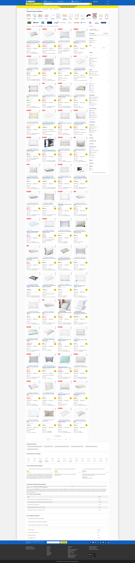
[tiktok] (101, 542)
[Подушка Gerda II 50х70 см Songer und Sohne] (80, 413)
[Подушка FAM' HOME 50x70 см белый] (49, 386)
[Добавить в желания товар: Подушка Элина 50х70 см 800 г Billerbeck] (71, 218)
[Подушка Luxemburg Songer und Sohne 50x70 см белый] (49, 332)
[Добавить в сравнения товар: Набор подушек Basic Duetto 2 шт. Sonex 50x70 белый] (71, 166)
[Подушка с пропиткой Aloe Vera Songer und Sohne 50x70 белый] (65, 413)
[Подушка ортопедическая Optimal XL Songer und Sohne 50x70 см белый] (80, 61)
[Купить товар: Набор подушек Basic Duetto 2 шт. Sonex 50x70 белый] (71, 181)
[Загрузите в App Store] (92, 554)
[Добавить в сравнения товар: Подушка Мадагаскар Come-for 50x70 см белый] (86, 193)
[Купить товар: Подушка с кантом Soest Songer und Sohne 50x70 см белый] (86, 290)
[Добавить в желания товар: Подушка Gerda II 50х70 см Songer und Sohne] (86, 408)
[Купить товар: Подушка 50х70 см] (55, 425)
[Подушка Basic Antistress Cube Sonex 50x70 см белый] (33, 61)
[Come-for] (76, 22)
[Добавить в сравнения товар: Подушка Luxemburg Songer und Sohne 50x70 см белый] (55, 328)
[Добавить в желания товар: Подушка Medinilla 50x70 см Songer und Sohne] (39, 381)
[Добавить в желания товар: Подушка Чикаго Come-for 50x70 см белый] (55, 300)
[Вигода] (95, 1)
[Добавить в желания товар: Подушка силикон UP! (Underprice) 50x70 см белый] (71, 56)
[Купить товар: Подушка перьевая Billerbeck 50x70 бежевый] (86, 100)
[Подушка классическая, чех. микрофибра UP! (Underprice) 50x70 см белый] (33, 34)
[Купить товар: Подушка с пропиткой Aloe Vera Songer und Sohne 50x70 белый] (71, 425)
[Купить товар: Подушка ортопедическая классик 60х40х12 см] (39, 344)
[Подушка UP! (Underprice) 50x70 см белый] (80, 142)
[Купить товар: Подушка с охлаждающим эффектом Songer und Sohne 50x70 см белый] (39, 236)
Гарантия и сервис (71, 552)
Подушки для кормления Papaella (91, 446)
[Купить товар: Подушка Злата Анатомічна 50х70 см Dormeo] (71, 154)
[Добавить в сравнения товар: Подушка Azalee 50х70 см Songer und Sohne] (39, 409)
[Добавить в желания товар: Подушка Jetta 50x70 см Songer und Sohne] (86, 354)
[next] (108, 453)
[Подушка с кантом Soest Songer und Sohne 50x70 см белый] (80, 278)
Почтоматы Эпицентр (71, 557)
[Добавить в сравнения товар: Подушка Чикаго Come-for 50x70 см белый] (55, 301)
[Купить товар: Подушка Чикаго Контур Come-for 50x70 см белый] (55, 100)
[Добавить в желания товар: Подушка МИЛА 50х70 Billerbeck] (55, 191)
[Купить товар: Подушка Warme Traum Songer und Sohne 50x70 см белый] (71, 208)
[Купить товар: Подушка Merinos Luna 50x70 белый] (71, 46)
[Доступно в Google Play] (92, 557)
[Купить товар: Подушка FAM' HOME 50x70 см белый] (55, 398)
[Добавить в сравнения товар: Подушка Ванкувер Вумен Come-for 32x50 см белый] (86, 382)
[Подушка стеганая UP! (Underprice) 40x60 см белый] (65, 278)
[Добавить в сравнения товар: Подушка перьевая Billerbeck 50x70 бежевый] (86, 85)
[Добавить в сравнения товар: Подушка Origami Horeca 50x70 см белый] (55, 247)
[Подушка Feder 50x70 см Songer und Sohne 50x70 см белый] (80, 224)
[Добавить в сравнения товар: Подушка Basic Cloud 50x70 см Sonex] (39, 193)
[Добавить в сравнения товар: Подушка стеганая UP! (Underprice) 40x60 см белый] (71, 274)
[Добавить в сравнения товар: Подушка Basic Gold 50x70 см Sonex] (39, 112)
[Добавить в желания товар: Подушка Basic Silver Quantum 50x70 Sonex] (39, 354)
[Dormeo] (103, 22)
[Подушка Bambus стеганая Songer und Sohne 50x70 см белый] (33, 142)
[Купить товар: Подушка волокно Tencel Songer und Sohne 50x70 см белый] (71, 398)
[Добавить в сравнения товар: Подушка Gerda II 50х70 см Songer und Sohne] (86, 409)
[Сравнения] (94, 4)
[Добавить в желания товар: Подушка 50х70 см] (55, 408)
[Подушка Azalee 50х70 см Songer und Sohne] (33, 413)
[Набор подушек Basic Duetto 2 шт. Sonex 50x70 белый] (65, 170)
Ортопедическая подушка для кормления (62, 446)
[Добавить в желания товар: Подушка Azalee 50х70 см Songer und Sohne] (39, 408)
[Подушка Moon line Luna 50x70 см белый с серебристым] (80, 332)
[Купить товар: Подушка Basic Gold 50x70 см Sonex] (39, 127)
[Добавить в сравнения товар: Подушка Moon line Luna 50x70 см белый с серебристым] (86, 328)
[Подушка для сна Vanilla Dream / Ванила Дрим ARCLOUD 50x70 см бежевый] (65, 251)
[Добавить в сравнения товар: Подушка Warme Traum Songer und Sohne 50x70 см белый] (71, 193)
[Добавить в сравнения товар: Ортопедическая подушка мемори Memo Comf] (71, 301)
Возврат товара (70, 551)
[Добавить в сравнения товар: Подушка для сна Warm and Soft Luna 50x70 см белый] (86, 30)
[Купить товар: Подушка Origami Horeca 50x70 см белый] (55, 263)
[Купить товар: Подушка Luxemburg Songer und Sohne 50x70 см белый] (55, 344)
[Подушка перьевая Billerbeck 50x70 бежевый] (80, 88)
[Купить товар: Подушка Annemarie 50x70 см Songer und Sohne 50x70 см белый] (71, 100)
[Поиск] (90, 4)
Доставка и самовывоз (72, 550)
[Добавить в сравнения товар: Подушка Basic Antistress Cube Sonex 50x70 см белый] (39, 57)
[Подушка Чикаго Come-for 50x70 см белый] (49, 305)
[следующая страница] (70, 439)
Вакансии (48, 551)
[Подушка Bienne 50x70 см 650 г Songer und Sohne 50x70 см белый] (49, 61)
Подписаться (64, 542)
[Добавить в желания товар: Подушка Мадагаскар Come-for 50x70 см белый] (86, 191)
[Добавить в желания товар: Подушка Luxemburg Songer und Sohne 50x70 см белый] (55, 327)
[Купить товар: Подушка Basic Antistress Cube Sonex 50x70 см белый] (39, 73)
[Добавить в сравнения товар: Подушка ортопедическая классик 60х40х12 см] (39, 328)
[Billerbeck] (56, 22)
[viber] (98, 542)
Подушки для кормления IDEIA (32, 449)
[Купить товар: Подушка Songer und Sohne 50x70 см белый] (39, 100)
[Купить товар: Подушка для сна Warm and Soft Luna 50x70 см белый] (86, 46)
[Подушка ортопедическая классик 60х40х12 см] (33, 332)
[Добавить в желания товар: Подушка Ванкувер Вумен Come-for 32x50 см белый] (86, 381)
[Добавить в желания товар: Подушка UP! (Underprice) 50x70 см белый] (86, 137)
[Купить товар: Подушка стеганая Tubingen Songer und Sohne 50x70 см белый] (71, 344)
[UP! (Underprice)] (43, 22)
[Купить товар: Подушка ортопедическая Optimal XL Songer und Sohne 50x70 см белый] (86, 73)
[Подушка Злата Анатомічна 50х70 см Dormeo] (65, 142)
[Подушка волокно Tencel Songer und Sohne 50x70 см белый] (65, 386)
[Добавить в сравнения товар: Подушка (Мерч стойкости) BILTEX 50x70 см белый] (39, 301)
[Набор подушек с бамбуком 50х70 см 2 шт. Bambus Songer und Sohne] (80, 115)
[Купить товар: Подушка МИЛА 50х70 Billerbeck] (55, 208)
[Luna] (49, 22)
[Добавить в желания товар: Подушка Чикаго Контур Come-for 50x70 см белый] (55, 83)
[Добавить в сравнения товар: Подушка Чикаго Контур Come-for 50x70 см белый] (55, 85)
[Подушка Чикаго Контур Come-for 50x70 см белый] (49, 88)
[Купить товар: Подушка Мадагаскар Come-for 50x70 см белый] (86, 208)
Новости (48, 549)
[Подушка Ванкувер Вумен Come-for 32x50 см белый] (80, 386)
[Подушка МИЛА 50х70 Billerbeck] (49, 197)
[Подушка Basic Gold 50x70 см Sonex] (33, 115)
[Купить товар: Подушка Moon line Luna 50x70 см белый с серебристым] (86, 344)
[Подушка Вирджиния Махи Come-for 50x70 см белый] (33, 251)
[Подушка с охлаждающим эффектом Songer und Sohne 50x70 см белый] (33, 224)
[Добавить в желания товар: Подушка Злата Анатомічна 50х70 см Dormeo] (71, 137)
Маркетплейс (49, 553)
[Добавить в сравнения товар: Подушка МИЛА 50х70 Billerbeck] (55, 193)
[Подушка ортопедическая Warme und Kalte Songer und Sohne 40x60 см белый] (49, 34)
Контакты (48, 550)
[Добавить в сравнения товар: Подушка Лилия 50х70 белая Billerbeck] (86, 247)
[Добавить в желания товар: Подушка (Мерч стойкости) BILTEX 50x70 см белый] (39, 300)
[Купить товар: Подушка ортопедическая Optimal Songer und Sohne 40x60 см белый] (55, 290)
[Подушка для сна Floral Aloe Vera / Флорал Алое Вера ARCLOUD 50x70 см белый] (33, 170)
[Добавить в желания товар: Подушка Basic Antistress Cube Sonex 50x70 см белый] (39, 56)
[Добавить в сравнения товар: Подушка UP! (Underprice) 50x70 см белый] (86, 139)
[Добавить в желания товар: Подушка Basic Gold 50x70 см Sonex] (39, 110)
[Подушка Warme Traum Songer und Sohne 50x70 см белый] (65, 197)
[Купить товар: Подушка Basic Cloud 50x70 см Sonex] (39, 208)
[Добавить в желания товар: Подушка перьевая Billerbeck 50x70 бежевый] (86, 83)
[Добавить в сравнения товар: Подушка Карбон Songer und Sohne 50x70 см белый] (71, 112)
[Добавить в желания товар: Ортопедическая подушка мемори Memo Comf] (71, 300)
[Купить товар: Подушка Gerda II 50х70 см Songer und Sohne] (86, 425)
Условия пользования (92, 548)
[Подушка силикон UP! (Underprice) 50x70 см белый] (65, 61)
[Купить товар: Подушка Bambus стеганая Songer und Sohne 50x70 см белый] (39, 154)
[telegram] (103, 542)
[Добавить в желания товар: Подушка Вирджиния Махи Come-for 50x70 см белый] (39, 245)
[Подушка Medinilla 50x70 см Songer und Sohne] (33, 386)
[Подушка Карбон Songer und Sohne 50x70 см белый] (65, 115)
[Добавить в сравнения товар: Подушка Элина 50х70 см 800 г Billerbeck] (71, 220)
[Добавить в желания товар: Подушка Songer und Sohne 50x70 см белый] (39, 83)
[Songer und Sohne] (29, 22)
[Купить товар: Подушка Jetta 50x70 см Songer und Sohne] (86, 371)
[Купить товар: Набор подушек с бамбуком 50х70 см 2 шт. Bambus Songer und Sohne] (86, 127)
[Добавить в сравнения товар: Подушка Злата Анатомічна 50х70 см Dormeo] (71, 139)
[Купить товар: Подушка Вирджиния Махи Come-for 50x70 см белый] (39, 263)
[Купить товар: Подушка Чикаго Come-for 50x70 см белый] (55, 317)
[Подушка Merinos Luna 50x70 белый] (65, 34)
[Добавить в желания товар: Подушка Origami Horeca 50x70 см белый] (55, 245)
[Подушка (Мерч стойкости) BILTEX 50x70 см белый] (33, 305)
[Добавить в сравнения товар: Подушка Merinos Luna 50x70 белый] (71, 30)
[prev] (105, 453)
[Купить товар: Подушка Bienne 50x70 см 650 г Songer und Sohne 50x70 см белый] (55, 73)
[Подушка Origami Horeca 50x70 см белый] (49, 251)
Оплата (69, 548)
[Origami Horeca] (97, 22)
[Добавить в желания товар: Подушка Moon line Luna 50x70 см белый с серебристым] (86, 327)
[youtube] (93, 542)
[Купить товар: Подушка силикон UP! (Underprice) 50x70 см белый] (71, 73)
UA (41, 1)
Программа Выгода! (71, 556)
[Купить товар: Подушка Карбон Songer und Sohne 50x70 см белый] (71, 127)
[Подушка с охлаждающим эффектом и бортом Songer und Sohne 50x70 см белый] (49, 142)
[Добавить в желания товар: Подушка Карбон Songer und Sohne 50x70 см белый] (71, 110)
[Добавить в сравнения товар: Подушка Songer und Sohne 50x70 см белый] (39, 85)
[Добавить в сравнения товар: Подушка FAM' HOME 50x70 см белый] (55, 382)
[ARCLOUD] (70, 22)
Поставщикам (49, 552)
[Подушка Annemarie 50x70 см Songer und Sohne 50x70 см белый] (65, 88)
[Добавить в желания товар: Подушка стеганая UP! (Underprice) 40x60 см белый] (71, 273)
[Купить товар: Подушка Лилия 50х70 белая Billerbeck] (86, 263)
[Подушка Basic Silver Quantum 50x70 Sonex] (33, 359)
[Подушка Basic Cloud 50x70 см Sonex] (33, 197)
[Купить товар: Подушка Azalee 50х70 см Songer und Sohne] (39, 425)
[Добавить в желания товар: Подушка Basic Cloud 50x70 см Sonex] (39, 191)
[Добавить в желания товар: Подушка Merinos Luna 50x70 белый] (71, 29)
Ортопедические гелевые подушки (77, 446)
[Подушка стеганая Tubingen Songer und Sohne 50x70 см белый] (65, 332)
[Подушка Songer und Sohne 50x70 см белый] (33, 88)
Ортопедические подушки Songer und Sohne (34, 446)
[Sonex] (36, 22)
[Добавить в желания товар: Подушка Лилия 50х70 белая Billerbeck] (86, 245)
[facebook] (90, 542)
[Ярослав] (90, 22)
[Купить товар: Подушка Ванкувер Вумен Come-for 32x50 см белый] (86, 398)
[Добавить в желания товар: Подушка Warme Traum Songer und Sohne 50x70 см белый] (71, 191)
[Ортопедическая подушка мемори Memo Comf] (65, 305)
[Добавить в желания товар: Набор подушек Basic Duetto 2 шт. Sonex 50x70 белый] (71, 164)
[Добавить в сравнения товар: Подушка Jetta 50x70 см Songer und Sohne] (86, 355)
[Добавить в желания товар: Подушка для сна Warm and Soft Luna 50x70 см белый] (86, 29)
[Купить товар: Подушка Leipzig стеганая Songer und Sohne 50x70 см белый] (55, 236)
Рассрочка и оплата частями (72, 549)
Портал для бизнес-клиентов (94, 549)
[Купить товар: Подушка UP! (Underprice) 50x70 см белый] (86, 154)
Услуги (69, 553)
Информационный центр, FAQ (31, 547)
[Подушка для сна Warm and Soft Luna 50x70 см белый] (80, 34)
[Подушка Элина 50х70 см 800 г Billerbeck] (65, 224)
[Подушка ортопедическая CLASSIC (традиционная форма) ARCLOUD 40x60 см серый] (33, 278)
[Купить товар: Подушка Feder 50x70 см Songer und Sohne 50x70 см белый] (86, 236)
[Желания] (100, 4)
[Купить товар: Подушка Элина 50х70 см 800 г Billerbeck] (71, 236)
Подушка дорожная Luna (48, 446)
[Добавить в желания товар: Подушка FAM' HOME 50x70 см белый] (55, 381)
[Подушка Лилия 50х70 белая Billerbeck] (80, 251)
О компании (49, 548)
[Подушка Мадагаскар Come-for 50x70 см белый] (80, 197)
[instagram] (95, 542)
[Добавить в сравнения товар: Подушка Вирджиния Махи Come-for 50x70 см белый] (39, 247)
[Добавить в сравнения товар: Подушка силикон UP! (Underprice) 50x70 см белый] (71, 57)
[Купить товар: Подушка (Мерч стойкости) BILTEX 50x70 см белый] (39, 317)
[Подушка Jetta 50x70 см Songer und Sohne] (80, 359)
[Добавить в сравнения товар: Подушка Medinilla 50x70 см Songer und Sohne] (39, 382)
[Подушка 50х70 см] (49, 413)
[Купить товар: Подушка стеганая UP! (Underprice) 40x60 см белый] (71, 290)
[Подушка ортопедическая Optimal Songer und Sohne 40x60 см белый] (49, 278)
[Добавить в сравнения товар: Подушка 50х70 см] (55, 409)
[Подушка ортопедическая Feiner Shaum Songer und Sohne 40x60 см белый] (49, 115)
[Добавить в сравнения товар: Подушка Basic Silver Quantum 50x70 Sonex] (39, 355)
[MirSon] (63, 22)
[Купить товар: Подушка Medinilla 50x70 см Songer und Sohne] (39, 398)
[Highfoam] (83, 22)
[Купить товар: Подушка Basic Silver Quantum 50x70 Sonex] (39, 371)
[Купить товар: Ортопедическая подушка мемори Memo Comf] (71, 317)
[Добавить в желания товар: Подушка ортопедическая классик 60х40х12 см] (39, 327)
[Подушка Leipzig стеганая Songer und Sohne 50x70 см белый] (49, 224)
